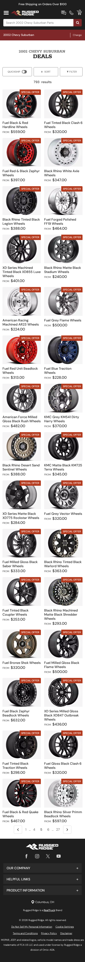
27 (58, 829)
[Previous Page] (18, 830)
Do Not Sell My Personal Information (31, 926)
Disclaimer (66, 933)
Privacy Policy (49, 933)
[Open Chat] (63, 13)
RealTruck (49, 910)
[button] (42, 868)
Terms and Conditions (25, 933)
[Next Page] (67, 830)
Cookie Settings (64, 926)
